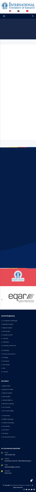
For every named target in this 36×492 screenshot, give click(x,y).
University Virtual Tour (9, 340)
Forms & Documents (9, 349)
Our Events (6, 356)
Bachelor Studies (8, 319)
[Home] (18, 5)
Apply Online (6, 381)
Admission (6, 337)
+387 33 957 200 (10, 450)
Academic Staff (8, 330)
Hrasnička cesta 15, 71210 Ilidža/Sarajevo (18, 456)
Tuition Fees (6, 410)
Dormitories (6, 421)
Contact (5, 367)
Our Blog (5, 352)
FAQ (4, 363)
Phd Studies (6, 326)
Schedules (6, 345)
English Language (8, 414)
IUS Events (6, 425)
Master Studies (7, 323)
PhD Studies (6, 391)
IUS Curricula (6, 402)
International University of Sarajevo (20, 480)
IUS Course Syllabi (8, 406)
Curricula (5, 333)
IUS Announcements (9, 432)
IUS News (5, 428)
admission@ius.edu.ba (12, 462)
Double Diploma (7, 395)
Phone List (8, 468)
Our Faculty (6, 359)
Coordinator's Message (10, 315)
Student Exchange (8, 417)
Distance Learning (8, 398)
